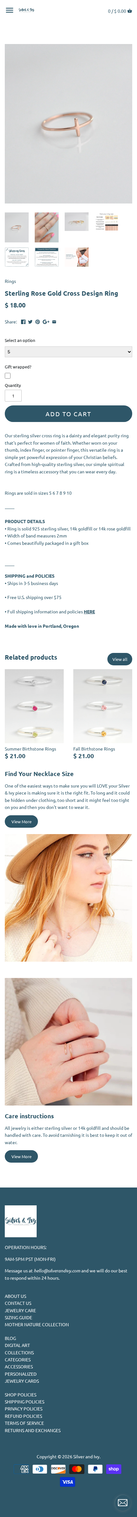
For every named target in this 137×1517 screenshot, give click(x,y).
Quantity (13, 385)
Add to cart (68, 414)
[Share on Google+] (46, 321)
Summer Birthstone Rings (30, 748)
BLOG (10, 1338)
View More (21, 821)
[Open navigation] (9, 10)
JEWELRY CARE (20, 1310)
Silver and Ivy (86, 1456)
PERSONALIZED (21, 1374)
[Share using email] (54, 321)
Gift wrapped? (18, 367)
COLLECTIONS (19, 1352)
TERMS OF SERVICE (24, 1423)
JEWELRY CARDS (22, 1381)
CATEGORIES (18, 1359)
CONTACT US (18, 1303)
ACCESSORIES (19, 1366)
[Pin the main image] (37, 321)
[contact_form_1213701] (123, 1503)
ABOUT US (15, 1296)
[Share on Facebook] (23, 321)
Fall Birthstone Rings (94, 748)
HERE (89, 611)
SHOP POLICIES (20, 1394)
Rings (10, 281)
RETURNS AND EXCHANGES (33, 1430)
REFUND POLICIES (23, 1416)
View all (119, 659)
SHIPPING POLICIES (24, 1401)
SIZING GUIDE (18, 1317)
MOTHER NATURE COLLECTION (37, 1324)
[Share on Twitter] (30, 321)
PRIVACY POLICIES (23, 1408)
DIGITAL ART (17, 1345)
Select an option (20, 340)
